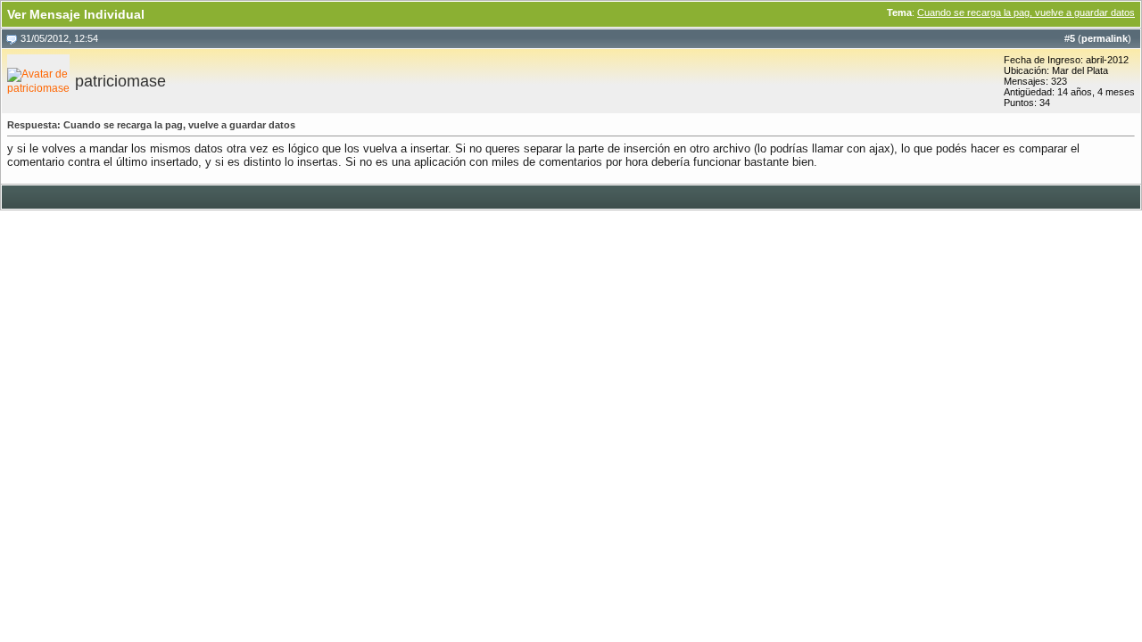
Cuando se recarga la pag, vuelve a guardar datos (1026, 12)
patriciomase (120, 81)
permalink (1104, 38)
